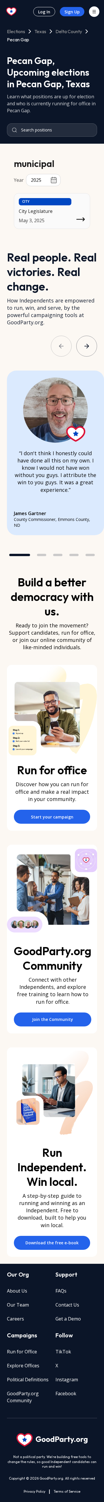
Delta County (68, 31)
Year (19, 180)
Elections (16, 31)
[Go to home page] (11, 12)
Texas (40, 31)
